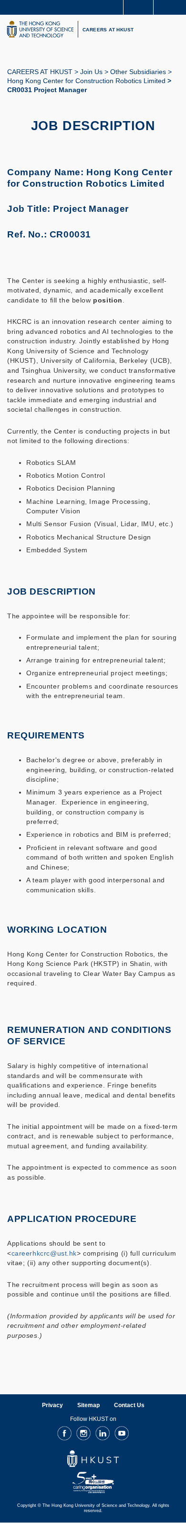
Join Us (91, 72)
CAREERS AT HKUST (108, 29)
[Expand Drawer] (138, 7)
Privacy (52, 1405)
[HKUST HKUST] (40, 29)
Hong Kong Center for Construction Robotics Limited (86, 81)
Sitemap (88, 1405)
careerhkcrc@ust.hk (44, 1253)
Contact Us (129, 1405)
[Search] (171, 6)
